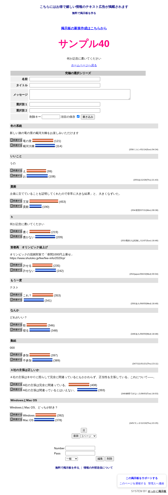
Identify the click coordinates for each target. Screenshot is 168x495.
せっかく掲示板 (157, 491)
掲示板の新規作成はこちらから (84, 28)
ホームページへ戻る (84, 65)
